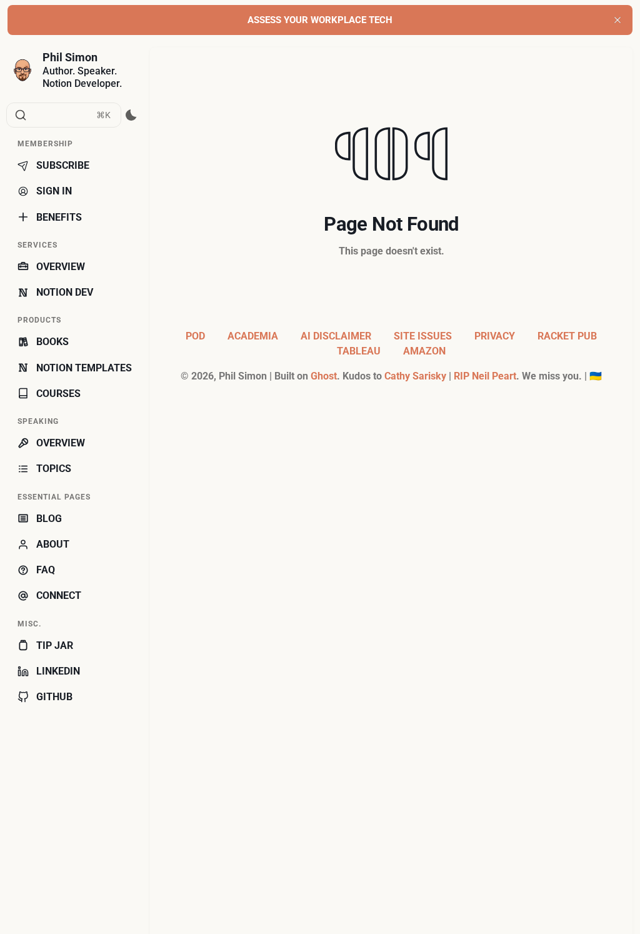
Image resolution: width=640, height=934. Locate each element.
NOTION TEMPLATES (84, 368)
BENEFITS (59, 217)
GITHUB (54, 697)
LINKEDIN (58, 671)
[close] (618, 20)
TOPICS (53, 469)
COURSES (58, 393)
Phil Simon (70, 57)
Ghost (324, 376)
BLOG (49, 519)
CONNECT (58, 595)
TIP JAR (54, 645)
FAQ (45, 570)
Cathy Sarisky (415, 376)
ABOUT (52, 544)
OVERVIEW (60, 267)
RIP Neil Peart (485, 376)
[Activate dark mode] (131, 115)
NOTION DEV (64, 292)
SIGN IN (54, 191)
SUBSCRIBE (62, 165)
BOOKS (52, 342)
